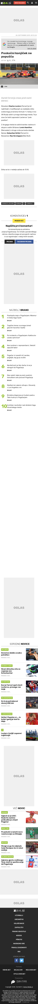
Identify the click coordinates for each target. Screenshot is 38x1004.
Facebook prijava (24, 242)
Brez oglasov (20, 3)
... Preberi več (25, 1002)
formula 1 (30, 203)
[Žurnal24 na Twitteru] (22, 960)
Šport (9, 320)
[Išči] (28, 3)
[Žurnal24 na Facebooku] (16, 960)
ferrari (18, 203)
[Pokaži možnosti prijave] (32, 3)
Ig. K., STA (11, 60)
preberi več (19, 221)
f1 (24, 203)
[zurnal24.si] (6, 3)
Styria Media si (28, 987)
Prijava (10, 242)
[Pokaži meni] (35, 3)
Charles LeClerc (8, 203)
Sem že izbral (31, 48)
